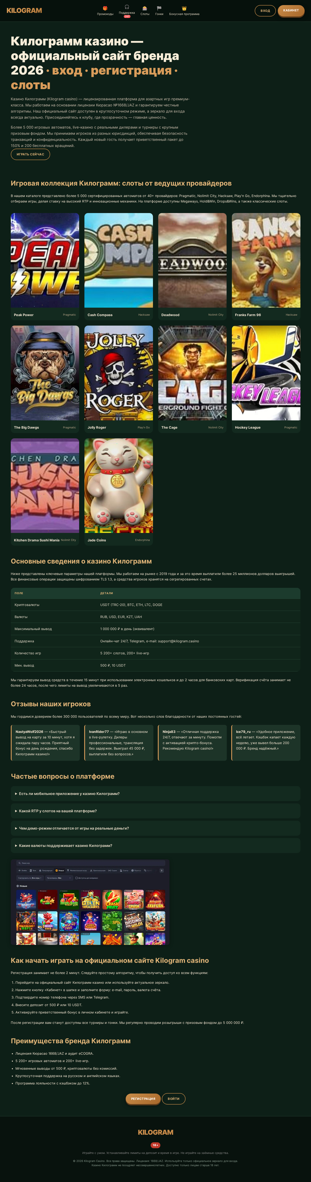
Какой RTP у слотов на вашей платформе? (58, 811)
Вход (265, 10)
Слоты (144, 11)
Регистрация (143, 1098)
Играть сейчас (30, 154)
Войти (174, 1098)
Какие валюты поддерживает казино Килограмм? (65, 845)
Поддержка (127, 11)
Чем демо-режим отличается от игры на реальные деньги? (74, 828)
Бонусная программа (184, 11)
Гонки (159, 11)
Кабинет (291, 10)
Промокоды (105, 11)
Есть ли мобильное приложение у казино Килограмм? (69, 793)
